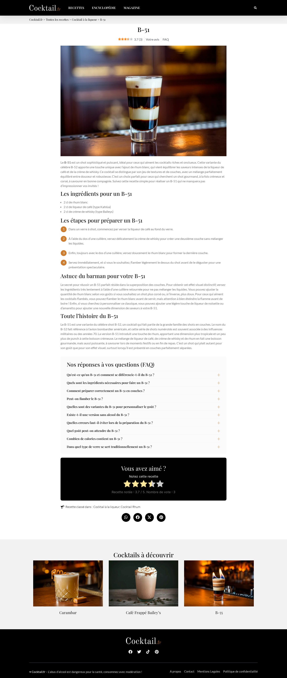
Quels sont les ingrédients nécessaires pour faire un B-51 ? (108, 383)
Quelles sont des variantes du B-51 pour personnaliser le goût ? (111, 407)
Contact (189, 671)
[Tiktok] (148, 652)
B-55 (219, 612)
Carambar (68, 612)
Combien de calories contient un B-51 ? (94, 439)
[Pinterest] (157, 652)
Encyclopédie (104, 8)
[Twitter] (139, 652)
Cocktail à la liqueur (106, 507)
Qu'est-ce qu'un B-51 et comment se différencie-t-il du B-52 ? (110, 375)
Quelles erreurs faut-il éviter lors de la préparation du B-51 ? (110, 423)
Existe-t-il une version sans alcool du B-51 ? (98, 415)
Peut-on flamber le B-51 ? (85, 399)
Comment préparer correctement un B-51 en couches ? (106, 391)
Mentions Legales (208, 671)
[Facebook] (130, 652)
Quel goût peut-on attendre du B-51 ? (93, 431)
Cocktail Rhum (130, 507)
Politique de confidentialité (240, 671)
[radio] (127, 484)
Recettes (76, 8)
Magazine (132, 8)
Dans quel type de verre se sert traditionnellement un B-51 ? (109, 447)
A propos (175, 671)
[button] (255, 7)
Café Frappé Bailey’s (143, 612)
